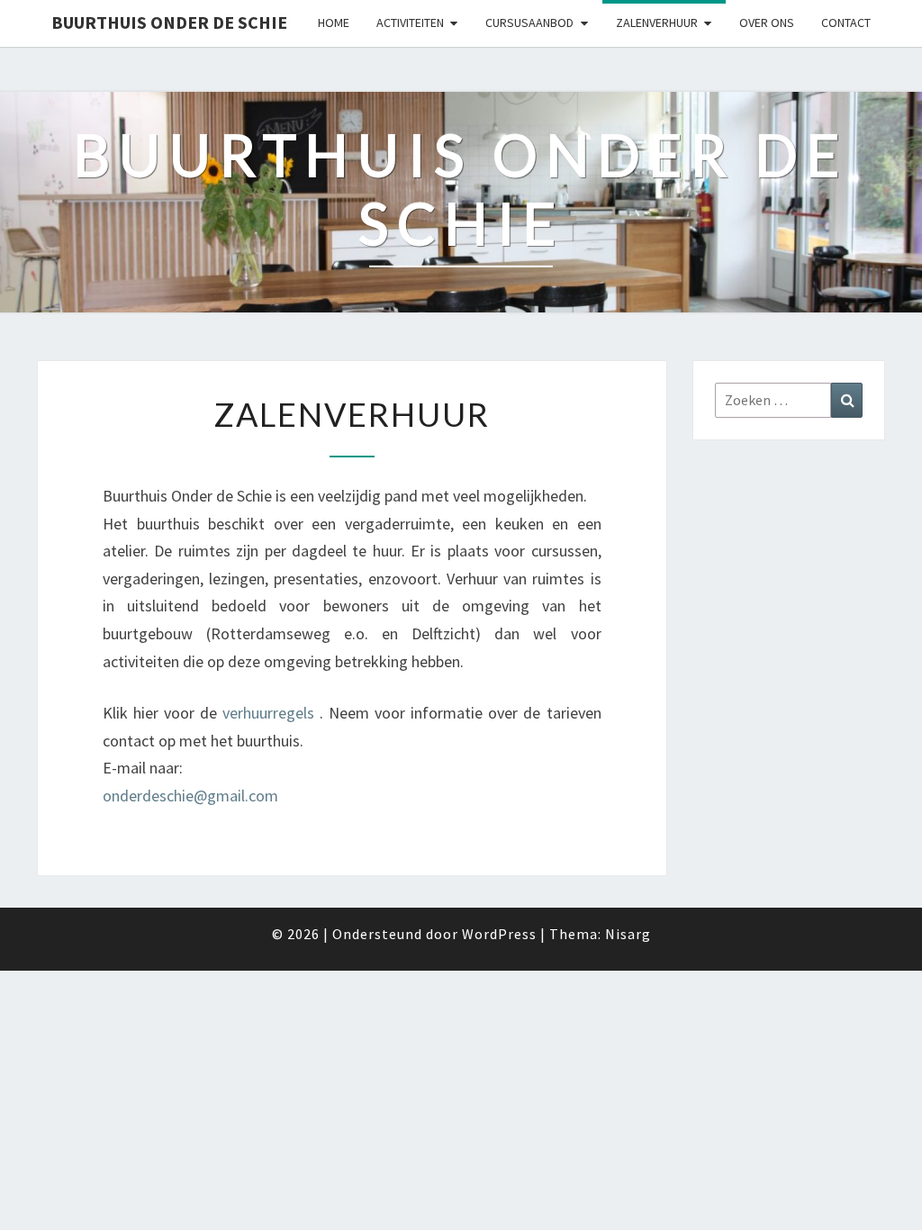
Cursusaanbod (529, 22)
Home (333, 22)
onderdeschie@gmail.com (190, 795)
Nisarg (628, 934)
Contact (846, 22)
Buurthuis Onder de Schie (169, 22)
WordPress (499, 934)
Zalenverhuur (657, 22)
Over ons (766, 22)
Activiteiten (410, 22)
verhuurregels (268, 712)
